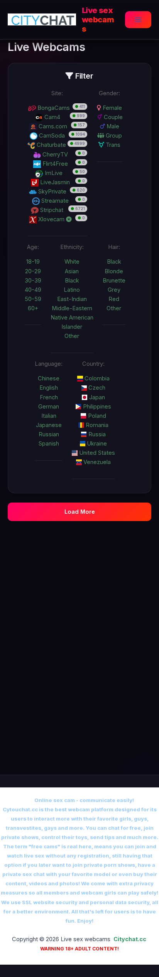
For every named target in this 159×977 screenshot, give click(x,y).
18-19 (33, 261)
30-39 (33, 280)
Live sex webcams (98, 20)
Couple (112, 117)
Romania (96, 425)
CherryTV (54, 154)
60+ (33, 308)
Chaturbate (50, 144)
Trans (112, 144)
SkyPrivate (51, 191)
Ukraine (96, 443)
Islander (71, 326)
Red (113, 299)
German (48, 406)
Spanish (49, 443)
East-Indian (72, 299)
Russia (96, 434)
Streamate (54, 200)
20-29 (33, 271)
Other (71, 336)
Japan (96, 397)
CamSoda (51, 135)
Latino (72, 289)
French (49, 397)
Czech (96, 387)
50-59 (33, 299)
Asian (72, 271)
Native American (72, 317)
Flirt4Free (54, 163)
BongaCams (53, 107)
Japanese (49, 425)
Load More (79, 511)
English (48, 387)
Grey (114, 289)
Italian (48, 415)
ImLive (53, 173)
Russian (49, 434)
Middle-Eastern (72, 308)
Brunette (114, 280)
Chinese (48, 378)
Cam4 (51, 117)
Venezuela (96, 462)
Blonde (114, 271)
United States (96, 452)
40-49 (33, 289)
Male (112, 126)
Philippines (96, 406)
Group (113, 135)
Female (111, 107)
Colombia (96, 378)
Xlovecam (51, 219)
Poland (96, 415)
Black (72, 280)
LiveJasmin (54, 182)
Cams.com (52, 126)
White (72, 261)
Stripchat (51, 210)
